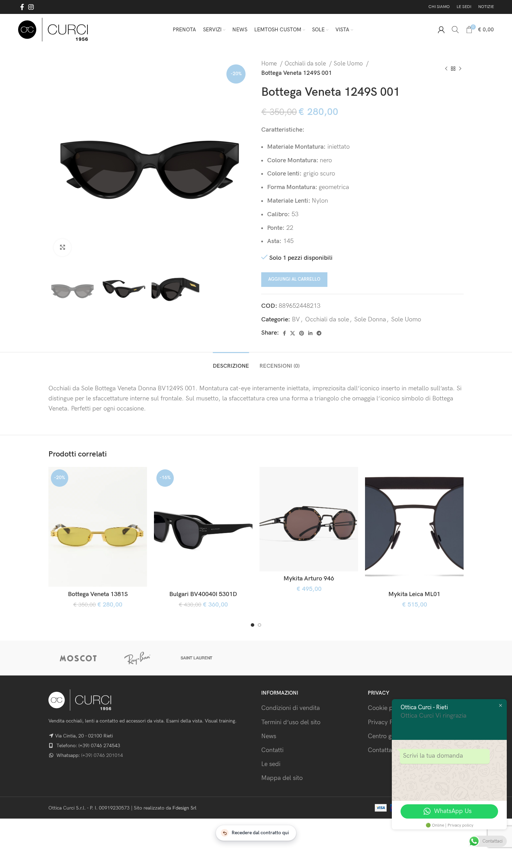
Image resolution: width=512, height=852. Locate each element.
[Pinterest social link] (301, 333)
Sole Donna (370, 319)
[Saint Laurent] (196, 658)
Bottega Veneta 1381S (98, 594)
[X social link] (292, 333)
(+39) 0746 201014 (102, 755)
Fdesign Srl (184, 808)
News (268, 736)
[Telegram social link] (319, 333)
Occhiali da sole (306, 63)
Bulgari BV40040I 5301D (203, 594)
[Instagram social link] (31, 7)
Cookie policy (387, 708)
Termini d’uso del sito (290, 722)
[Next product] (460, 68)
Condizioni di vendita (290, 708)
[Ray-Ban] (137, 658)
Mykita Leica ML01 (414, 594)
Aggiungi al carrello (294, 279)
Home (269, 63)
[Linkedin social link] (310, 333)
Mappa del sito (282, 778)
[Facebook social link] (22, 7)
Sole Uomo (349, 63)
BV (296, 319)
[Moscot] (78, 658)
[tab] (231, 362)
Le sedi (270, 764)
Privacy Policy (386, 722)
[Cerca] (455, 30)
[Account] (441, 30)
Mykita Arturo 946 (309, 578)
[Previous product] (446, 68)
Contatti (272, 750)
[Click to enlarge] (62, 247)
